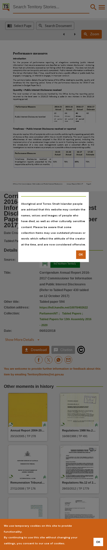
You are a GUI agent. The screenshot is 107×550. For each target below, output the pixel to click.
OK (81, 254)
